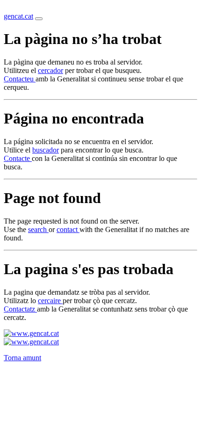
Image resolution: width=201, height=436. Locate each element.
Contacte (18, 158)
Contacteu (20, 79)
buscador (45, 150)
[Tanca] (39, 18)
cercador (50, 70)
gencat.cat (18, 16)
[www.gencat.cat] (31, 333)
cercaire (50, 301)
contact (68, 229)
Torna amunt (22, 358)
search (38, 229)
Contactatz (20, 309)
